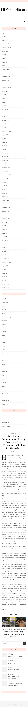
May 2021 (4, 233)
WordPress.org (6, 426)
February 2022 (5, 200)
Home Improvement (7, 357)
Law (3, 360)
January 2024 (5, 116)
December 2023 (6, 120)
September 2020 (6, 262)
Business (4, 309)
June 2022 (4, 186)
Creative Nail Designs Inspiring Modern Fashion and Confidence (15, 684)
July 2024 (4, 95)
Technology (5, 393)
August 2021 (5, 222)
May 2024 (4, 102)
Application (4, 299)
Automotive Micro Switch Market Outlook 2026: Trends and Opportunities (14, 670)
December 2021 (6, 207)
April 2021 (4, 236)
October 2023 (5, 127)
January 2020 (5, 287)
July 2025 (4, 55)
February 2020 (5, 284)
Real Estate (5, 371)
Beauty (3, 306)
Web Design (5, 404)
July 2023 (4, 138)
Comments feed (6, 422)
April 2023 (4, 149)
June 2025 (4, 58)
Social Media (5, 382)
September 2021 (6, 218)
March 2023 (5, 153)
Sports (3, 389)
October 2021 (5, 215)
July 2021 (4, 226)
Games (3, 342)
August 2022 (5, 178)
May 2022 (4, 189)
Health (3, 349)
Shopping (4, 379)
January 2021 (5, 247)
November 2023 (6, 124)
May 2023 (4, 146)
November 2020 (6, 255)
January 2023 (5, 160)
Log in (3, 415)
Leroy (4, 609)
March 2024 (5, 109)
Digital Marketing (6, 317)
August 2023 (5, 135)
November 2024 (6, 80)
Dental (3, 313)
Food (3, 339)
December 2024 (6, 76)
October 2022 (5, 171)
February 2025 (5, 69)
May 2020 (4, 277)
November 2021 (6, 211)
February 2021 (5, 244)
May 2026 (4, 40)
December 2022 (6, 164)
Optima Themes (18, 704)
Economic (4, 320)
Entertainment (5, 328)
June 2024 (4, 98)
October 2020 (5, 258)
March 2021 (5, 240)
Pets (3, 368)
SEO (3, 375)
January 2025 (5, 73)
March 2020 (5, 280)
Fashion (4, 331)
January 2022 (5, 204)
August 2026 (5, 33)
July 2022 (4, 182)
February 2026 (5, 44)
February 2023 (5, 156)
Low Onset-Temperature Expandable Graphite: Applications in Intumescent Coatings (14, 677)
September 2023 (6, 131)
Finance (4, 335)
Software (4, 386)
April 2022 (4, 193)
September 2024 (6, 87)
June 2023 (4, 142)
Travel (3, 397)
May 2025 (4, 62)
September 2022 (6, 175)
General (4, 346)
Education (4, 324)
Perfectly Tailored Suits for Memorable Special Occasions (15, 655)
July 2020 (4, 269)
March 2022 (5, 196)
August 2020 (5, 266)
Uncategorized (5, 400)
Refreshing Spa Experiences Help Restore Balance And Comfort (14, 663)
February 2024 (5, 113)
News (3, 364)
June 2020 (4, 273)
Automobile (5, 302)
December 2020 (6, 251)
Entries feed (5, 419)
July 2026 (4, 36)
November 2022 (6, 167)
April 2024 (4, 105)
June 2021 (4, 229)
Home (3, 353)
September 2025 (6, 47)
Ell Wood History (14, 9)
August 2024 (5, 91)
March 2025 (5, 65)
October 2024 (5, 84)
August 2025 (5, 51)
